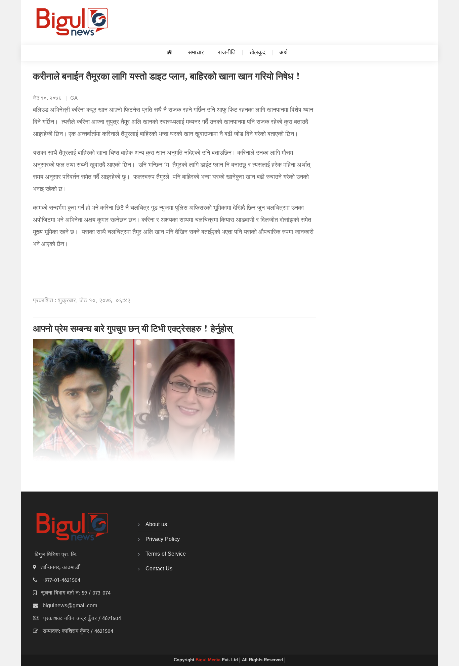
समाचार (196, 52)
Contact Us (158, 569)
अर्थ (283, 52)
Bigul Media (209, 660)
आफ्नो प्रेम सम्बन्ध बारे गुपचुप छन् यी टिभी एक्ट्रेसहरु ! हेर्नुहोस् (133, 330)
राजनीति (227, 52)
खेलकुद (257, 52)
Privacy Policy (162, 539)
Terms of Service (165, 554)
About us (156, 524)
